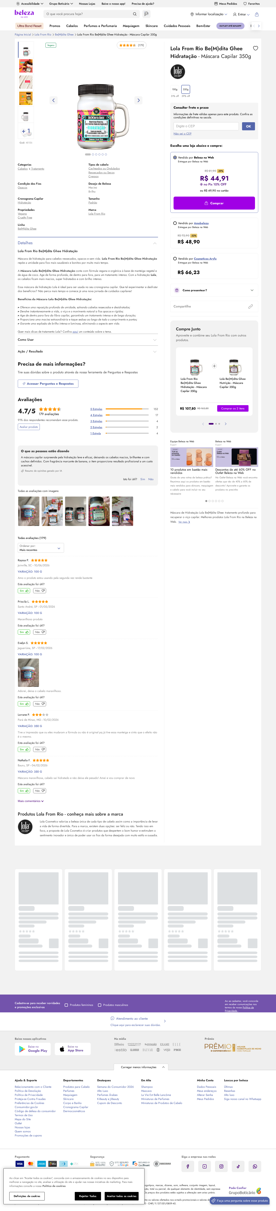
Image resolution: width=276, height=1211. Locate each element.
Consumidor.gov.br (26, 1107)
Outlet (18, 1123)
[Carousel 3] (213, 501)
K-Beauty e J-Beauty (108, 1099)
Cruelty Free (25, 217)
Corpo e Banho (72, 1103)
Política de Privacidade (29, 1095)
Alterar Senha (205, 1095)
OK (248, 126)
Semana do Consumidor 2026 (115, 1087)
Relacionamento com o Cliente (33, 1087)
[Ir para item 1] (211, 424)
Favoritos (254, 4)
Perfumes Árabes (107, 1095)
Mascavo (146, 1091)
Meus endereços (207, 1091)
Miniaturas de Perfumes (155, 1099)
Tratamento (37, 169)
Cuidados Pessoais (177, 26)
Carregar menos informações (138, 1067)
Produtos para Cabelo (76, 1087)
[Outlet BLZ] (230, 26)
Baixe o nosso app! (113, 4)
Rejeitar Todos (87, 1196)
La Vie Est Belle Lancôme (156, 1095)
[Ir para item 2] (216, 424)
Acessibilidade (30, 4)
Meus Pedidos (228, 4)
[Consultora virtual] (146, 14)
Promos (55, 26)
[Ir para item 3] (219, 424)
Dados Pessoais (206, 1087)
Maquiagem (131, 26)
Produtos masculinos (115, 1005)
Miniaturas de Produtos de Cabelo (161, 1103)
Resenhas (229, 1091)
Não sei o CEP (183, 134)
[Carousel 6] (222, 501)
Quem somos (23, 1131)
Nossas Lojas (87, 4)
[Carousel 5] (219, 501)
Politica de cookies (54, 1186)
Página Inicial (23, 34)
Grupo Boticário (59, 4)
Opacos (22, 187)
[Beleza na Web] (24, 14)
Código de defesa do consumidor (35, 1111)
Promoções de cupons (28, 1135)
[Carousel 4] (216, 501)
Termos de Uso (24, 1115)
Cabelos (72, 26)
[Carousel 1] (206, 501)
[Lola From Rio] (177, 78)
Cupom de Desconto (109, 1103)
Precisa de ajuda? (143, 4)
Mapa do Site (23, 1119)
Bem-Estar (203, 26)
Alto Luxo (102, 1091)
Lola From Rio (43, 34)
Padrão (92, 202)
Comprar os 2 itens (232, 408)
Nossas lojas (22, 1127)
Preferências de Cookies (29, 1103)
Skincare (151, 26)
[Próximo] (225, 424)
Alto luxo (229, 1095)
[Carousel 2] (210, 501)
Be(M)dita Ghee (64, 34)
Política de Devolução (28, 1091)
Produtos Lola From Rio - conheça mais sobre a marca (70, 814)
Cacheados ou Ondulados (104, 168)
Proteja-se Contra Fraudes (30, 1099)
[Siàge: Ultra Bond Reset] (29, 26)
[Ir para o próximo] (259, 26)
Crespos (93, 176)
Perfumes (68, 1091)
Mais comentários (29, 801)
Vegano (22, 214)
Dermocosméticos (74, 1111)
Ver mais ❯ (184, 522)
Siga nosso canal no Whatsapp (242, 1099)
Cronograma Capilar (75, 1107)
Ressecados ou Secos (101, 172)
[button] (255, 48)
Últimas (228, 1087)
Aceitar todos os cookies (121, 1196)
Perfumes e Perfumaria (100, 26)
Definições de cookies (27, 1196)
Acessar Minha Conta (241, 14)
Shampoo (147, 1087)
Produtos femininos (81, 1005)
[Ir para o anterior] (254, 26)
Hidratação (24, 202)
